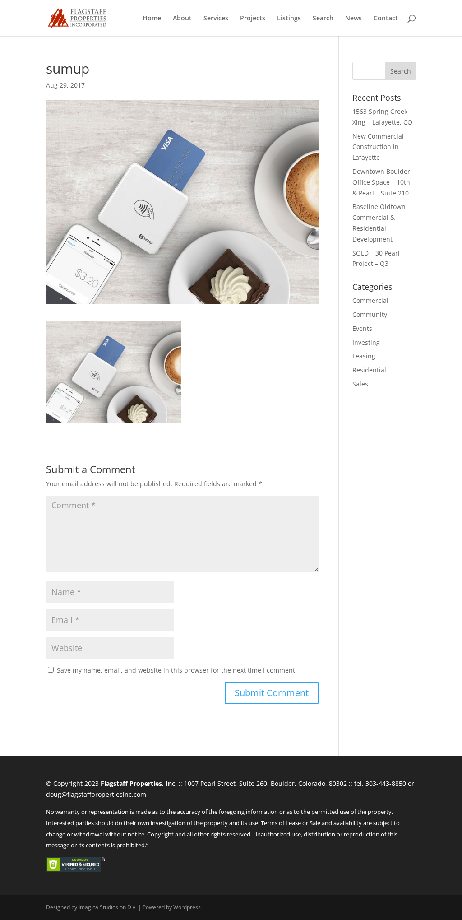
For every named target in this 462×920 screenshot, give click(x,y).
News (353, 18)
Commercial (370, 300)
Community (369, 314)
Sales (360, 384)
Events (362, 328)
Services (215, 18)
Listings (289, 18)
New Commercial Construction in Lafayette (378, 147)
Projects (252, 18)
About (182, 18)
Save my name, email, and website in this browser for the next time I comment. (177, 670)
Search (323, 18)
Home (152, 18)
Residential (369, 370)
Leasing (363, 356)
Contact (386, 18)
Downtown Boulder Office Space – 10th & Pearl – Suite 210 (381, 182)
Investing (366, 342)
